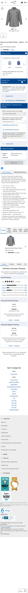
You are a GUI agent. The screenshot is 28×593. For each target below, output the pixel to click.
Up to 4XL (14, 403)
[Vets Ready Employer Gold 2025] (14, 484)
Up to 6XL (14, 407)
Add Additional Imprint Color (10, 125)
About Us (3, 422)
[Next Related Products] (25, 246)
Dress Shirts (14, 374)
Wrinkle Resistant (14, 410)
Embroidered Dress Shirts (14, 387)
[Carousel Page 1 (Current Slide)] (12, 29)
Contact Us (4, 429)
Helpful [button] (11, 320)
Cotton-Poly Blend (14, 382)
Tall (14, 398)
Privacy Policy (5, 440)
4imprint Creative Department (9, 462)
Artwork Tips (4, 465)
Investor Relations (6, 436)
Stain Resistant (14, 396)
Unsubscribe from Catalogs (8, 450)
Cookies (3, 447)
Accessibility (4, 425)
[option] (10, 64)
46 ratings (17, 253)
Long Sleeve (14, 389)
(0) (25, 3)
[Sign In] (22, 2)
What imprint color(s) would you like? (12, 118)
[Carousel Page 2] (14, 29)
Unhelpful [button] (16, 320)
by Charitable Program (10, 468)
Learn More (21, 273)
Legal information (5, 527)
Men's (14, 391)
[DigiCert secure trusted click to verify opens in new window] (6, 511)
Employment (4, 432)
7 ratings (12, 50)
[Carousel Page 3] (15, 29)
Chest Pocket (14, 380)
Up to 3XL (14, 400)
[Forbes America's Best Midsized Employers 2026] (6, 496)
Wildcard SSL (4, 515)
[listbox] (14, 121)
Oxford (14, 393)
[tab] (6, 172)
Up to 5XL (14, 405)
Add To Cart (14, 163)
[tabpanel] (14, 312)
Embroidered (13, 384)
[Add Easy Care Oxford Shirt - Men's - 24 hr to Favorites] (2, 8)
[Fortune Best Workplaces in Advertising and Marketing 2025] (5, 484)
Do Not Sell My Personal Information (11, 443)
